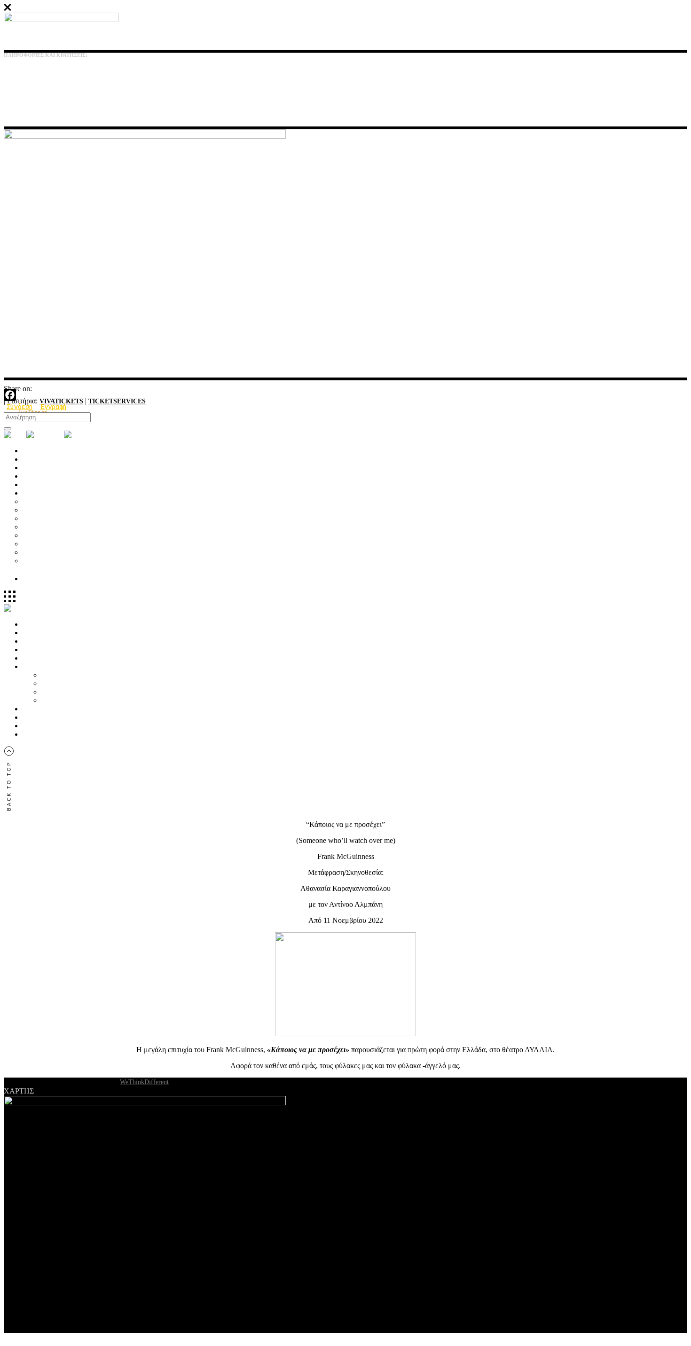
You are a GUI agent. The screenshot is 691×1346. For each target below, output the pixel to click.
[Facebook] (345, 395)
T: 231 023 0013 (22, 75)
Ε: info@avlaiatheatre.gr (32, 92)
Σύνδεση (20, 406)
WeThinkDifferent (144, 1082)
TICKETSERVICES (117, 401)
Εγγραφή (53, 406)
